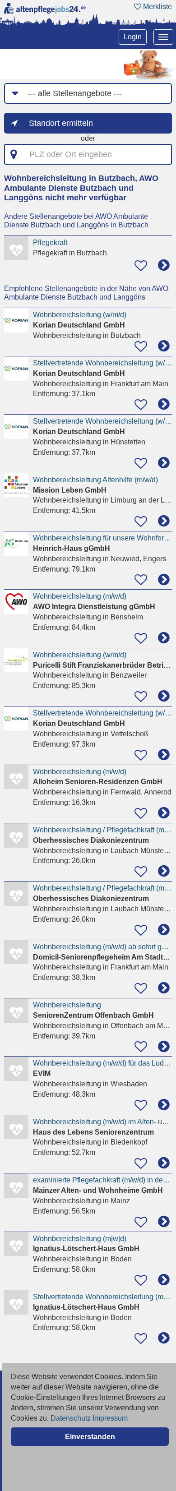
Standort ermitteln (61, 123)
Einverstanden (90, 1436)
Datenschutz (71, 1418)
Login (133, 37)
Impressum (110, 1418)
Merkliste (156, 6)
